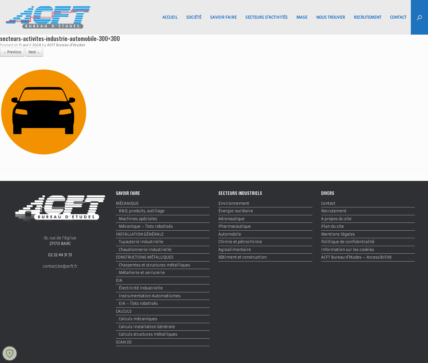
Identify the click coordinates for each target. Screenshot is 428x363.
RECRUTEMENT (367, 17)
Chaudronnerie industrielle (145, 249)
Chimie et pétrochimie (240, 241)
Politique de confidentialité (347, 241)
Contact (328, 203)
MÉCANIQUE (127, 203)
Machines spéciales (138, 218)
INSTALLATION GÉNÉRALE (140, 234)
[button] (419, 17)
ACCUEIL (170, 17)
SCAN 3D (124, 342)
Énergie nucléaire (235, 211)
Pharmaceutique (234, 226)
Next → (34, 52)
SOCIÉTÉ (193, 17)
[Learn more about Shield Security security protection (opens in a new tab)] (9, 353)
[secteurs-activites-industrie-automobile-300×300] (43, 154)
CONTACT (398, 17)
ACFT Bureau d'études (66, 45)
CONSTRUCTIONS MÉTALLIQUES (145, 257)
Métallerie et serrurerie (142, 272)
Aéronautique (231, 218)
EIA (119, 280)
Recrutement (333, 211)
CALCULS (124, 311)
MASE (301, 17)
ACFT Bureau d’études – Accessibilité (356, 257)
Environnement (233, 203)
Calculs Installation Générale (147, 326)
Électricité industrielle (141, 288)
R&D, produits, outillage (142, 211)
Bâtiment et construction (242, 257)
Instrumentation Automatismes (150, 295)
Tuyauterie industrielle (141, 241)
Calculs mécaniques (138, 318)
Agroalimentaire (234, 249)
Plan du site (332, 226)
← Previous (12, 52)
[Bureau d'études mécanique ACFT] (48, 17)
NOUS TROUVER (330, 17)
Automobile (229, 234)
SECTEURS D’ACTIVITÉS (266, 17)
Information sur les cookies (347, 249)
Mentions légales (338, 234)
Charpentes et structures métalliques (154, 265)
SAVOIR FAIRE (223, 17)
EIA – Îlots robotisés (138, 303)
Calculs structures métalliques (148, 334)
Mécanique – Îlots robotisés (146, 226)
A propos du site (336, 218)
